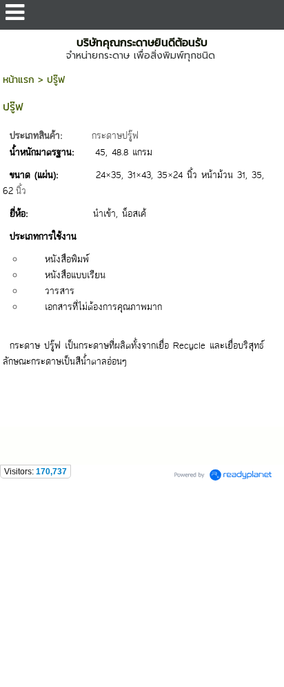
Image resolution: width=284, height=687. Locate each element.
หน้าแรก (18, 79)
